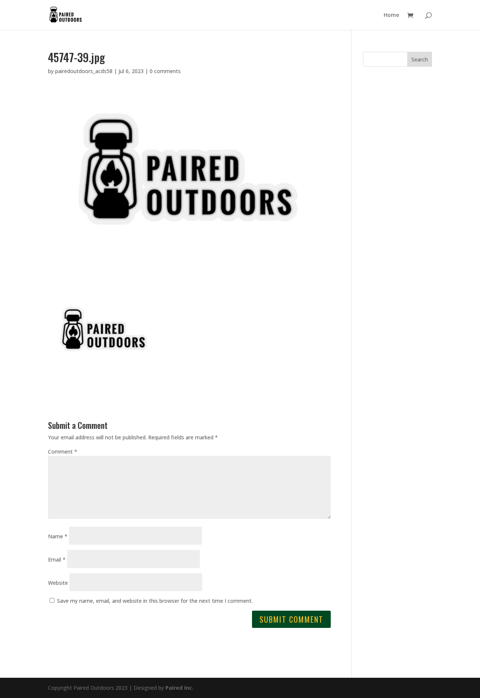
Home (391, 15)
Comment (62, 451)
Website (58, 582)
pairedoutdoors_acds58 (83, 71)
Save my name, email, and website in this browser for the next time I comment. (155, 600)
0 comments (165, 71)
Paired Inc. (179, 687)
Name (58, 536)
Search (419, 59)
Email (57, 559)
